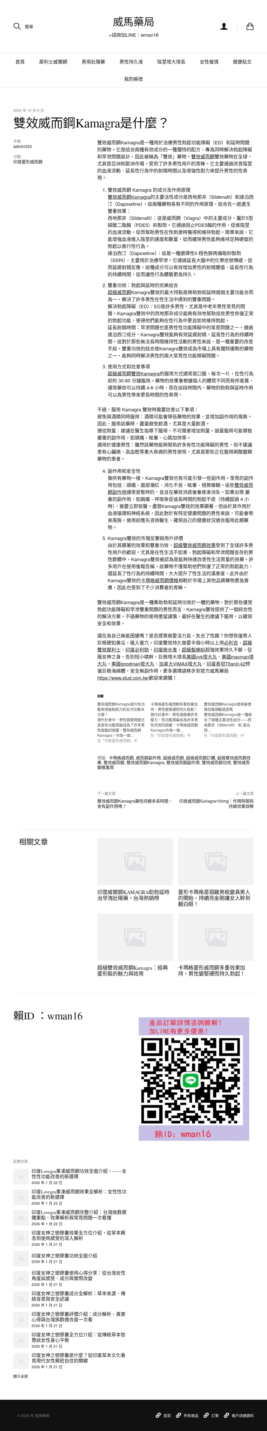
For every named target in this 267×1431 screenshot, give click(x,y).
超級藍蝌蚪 (193, 649)
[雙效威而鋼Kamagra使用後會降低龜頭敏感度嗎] (230, 719)
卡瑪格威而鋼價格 (159, 580)
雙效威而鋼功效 (216, 762)
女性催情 (209, 61)
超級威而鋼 (119, 292)
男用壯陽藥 (93, 61)
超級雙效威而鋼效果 (194, 545)
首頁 (20, 61)
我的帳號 (133, 78)
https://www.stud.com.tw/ (123, 677)
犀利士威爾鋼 (53, 61)
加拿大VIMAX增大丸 (180, 663)
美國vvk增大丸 (201, 656)
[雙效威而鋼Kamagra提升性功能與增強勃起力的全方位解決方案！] (124, 722)
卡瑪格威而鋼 (121, 758)
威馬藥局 (133, 21)
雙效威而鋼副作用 (183, 762)
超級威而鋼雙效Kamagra (134, 373)
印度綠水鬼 (165, 649)
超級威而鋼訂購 (200, 758)
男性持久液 (131, 61)
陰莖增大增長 (171, 61)
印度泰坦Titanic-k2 (226, 663)
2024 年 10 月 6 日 (28, 110)
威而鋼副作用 (148, 758)
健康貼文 (242, 61)
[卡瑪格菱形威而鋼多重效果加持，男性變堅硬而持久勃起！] (177, 719)
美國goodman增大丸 (132, 663)
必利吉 (231, 642)
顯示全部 (20, 1376)
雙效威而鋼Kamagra (129, 196)
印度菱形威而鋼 (28, 162)
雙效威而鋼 (203, 156)
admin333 (22, 146)
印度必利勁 (137, 649)
